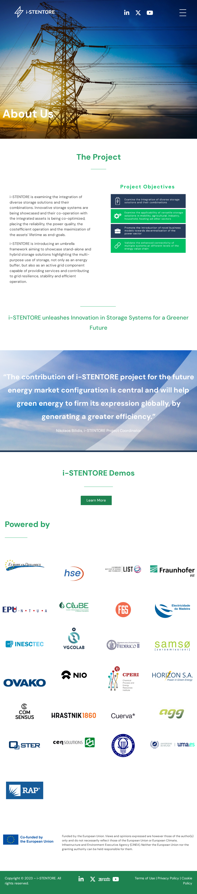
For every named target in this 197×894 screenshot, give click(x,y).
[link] (66, 11)
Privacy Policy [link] (168, 878)
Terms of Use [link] (145, 878)
